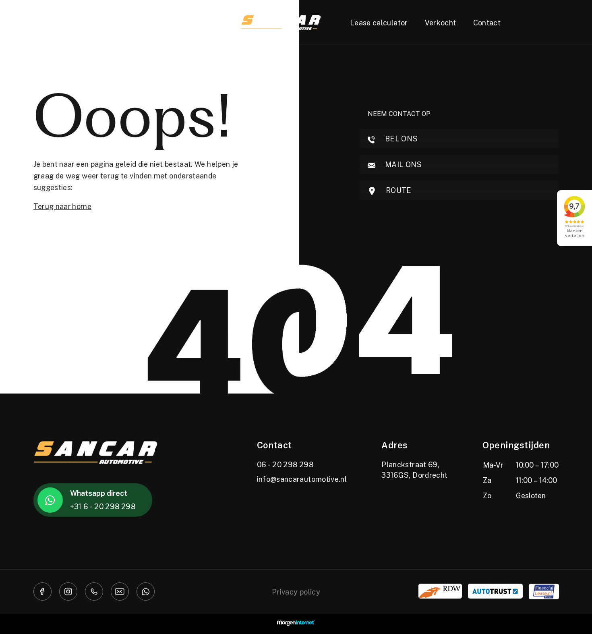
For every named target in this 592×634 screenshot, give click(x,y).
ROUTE (398, 190)
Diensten (150, 22)
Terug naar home (62, 206)
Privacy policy (296, 591)
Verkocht (440, 22)
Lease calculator (379, 22)
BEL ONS (400, 138)
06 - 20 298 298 (285, 464)
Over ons (197, 22)
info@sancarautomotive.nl (302, 478)
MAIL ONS (402, 164)
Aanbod (104, 22)
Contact (487, 22)
